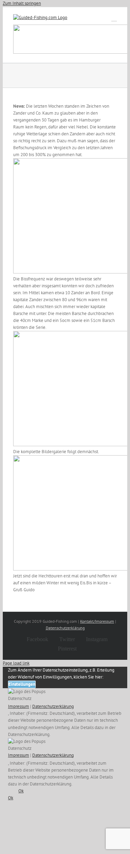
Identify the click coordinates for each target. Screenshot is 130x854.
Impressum (18, 706)
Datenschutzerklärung (65, 627)
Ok (21, 791)
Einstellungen (21, 684)
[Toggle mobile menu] (114, 17)
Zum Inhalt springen (22, 3)
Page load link (16, 663)
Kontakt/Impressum (97, 621)
